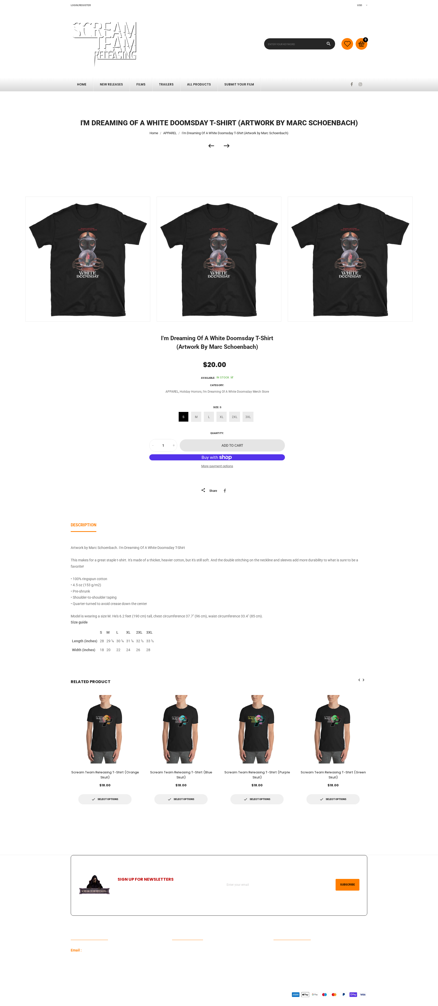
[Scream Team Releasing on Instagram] (360, 84)
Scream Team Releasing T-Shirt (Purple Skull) (257, 775)
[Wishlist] (347, 44)
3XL (248, 417)
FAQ (175, 950)
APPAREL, (172, 391)
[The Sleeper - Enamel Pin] (213, 145)
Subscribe (347, 884)
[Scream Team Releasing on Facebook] (352, 84)
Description (83, 525)
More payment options (217, 466)
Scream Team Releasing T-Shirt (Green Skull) (333, 775)
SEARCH (179, 958)
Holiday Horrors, (191, 391)
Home (81, 84)
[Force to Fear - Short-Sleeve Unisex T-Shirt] (227, 145)
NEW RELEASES (111, 84)
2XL (234, 417)
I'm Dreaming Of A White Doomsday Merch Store (236, 391)
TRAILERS (166, 84)
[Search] (328, 44)
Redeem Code (284, 950)
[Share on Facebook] (226, 490)
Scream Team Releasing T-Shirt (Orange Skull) (105, 775)
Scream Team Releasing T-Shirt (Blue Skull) (181, 775)
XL (221, 417)
